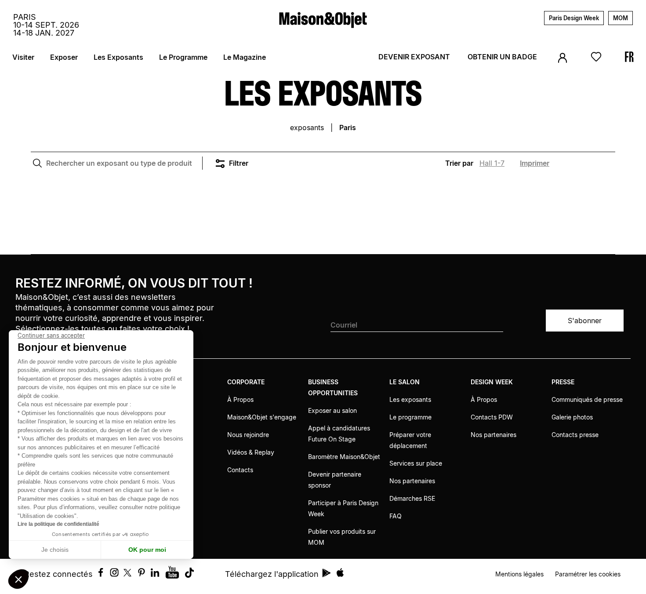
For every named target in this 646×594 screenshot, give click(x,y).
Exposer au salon (332, 410)
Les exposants (410, 399)
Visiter (23, 57)
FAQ (395, 516)
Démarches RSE (412, 498)
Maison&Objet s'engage (261, 417)
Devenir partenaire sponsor (334, 479)
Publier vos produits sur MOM (342, 537)
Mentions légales (519, 574)
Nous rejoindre (248, 434)
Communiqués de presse (587, 399)
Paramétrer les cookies (588, 574)
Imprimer (534, 163)
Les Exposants (118, 57)
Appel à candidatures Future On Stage (339, 433)
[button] (18, 579)
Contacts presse (575, 434)
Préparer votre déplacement (410, 440)
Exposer (64, 57)
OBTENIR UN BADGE (502, 56)
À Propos (240, 399)
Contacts (240, 470)
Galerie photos (572, 417)
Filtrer (238, 163)
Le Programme (183, 57)
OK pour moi (147, 549)
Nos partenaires (412, 481)
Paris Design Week (574, 18)
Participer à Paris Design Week (343, 508)
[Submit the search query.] (37, 163)
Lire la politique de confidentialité (58, 524)
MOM (620, 18)
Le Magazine (244, 57)
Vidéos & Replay (250, 452)
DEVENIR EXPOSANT (414, 56)
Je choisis (55, 549)
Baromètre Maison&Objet (344, 456)
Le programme (410, 417)
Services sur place (415, 463)
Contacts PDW (492, 417)
